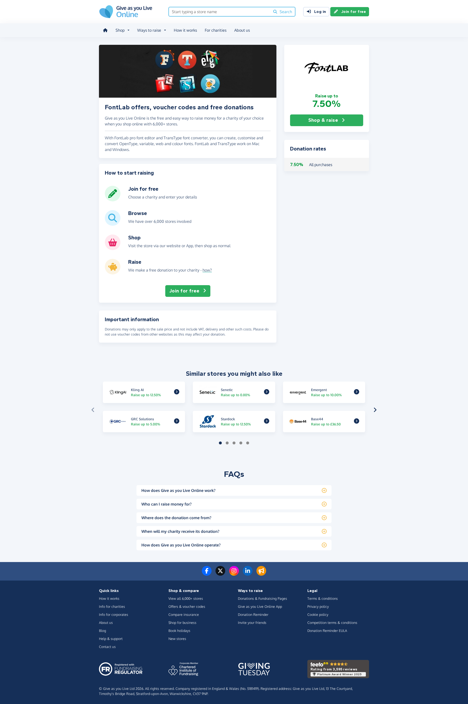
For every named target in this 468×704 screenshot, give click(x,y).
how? (207, 270)
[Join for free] (112, 199)
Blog (102, 631)
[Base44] (356, 421)
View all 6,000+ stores (185, 598)
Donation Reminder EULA (327, 631)
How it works (185, 30)
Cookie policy (317, 614)
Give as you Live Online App (260, 606)
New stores (177, 639)
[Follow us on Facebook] (207, 573)
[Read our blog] (261, 573)
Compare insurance (183, 614)
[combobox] (219, 11)
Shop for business (182, 622)
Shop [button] (120, 30)
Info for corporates (113, 614)
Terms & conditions (322, 598)
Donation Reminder (253, 614)
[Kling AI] (176, 392)
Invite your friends (252, 622)
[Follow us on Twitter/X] (220, 573)
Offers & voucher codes (186, 606)
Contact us (107, 647)
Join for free (353, 11)
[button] (326, 69)
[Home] (105, 30)
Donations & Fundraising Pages (262, 598)
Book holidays (179, 631)
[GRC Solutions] (176, 421)
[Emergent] (356, 392)
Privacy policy (318, 606)
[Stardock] (266, 421)
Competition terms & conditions (332, 622)
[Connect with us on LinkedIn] (248, 573)
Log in (320, 11)
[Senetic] (266, 392)
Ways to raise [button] (149, 30)
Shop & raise (323, 120)
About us (242, 30)
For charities (215, 30)
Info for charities (112, 606)
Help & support (111, 639)
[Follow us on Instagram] (234, 573)
